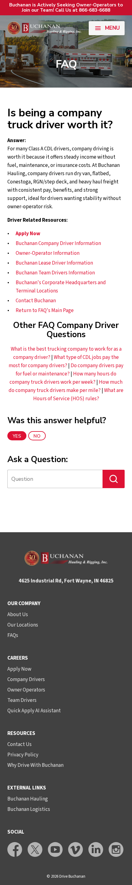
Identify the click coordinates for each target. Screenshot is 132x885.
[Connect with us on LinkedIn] (95, 849)
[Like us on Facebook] (14, 849)
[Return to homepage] (44, 28)
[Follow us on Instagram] (116, 849)
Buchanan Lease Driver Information (54, 263)
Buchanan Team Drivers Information (55, 273)
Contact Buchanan (36, 300)
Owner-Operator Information (48, 253)
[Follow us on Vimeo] (75, 849)
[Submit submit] (114, 479)
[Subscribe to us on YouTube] (55, 849)
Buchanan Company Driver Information (58, 243)
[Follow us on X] (35, 849)
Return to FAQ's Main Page (45, 310)
